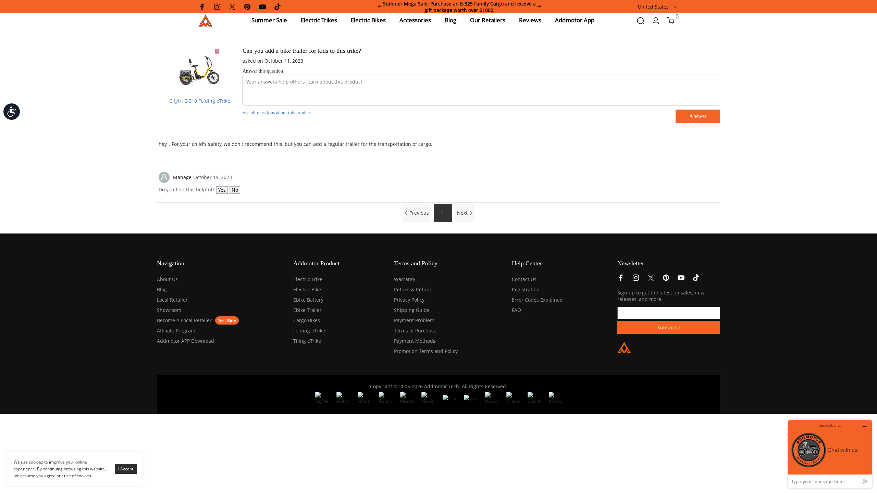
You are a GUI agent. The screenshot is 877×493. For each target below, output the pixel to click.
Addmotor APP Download (185, 341)
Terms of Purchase (415, 330)
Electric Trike (307, 279)
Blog (162, 289)
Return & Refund (413, 289)
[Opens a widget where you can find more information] (830, 454)
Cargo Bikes (306, 320)
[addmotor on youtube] (681, 279)
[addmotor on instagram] (635, 279)
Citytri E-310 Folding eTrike (199, 101)
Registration (526, 289)
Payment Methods (414, 341)
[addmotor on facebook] (620, 279)
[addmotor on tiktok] (696, 279)
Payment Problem (414, 320)
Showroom (169, 310)
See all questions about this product (277, 112)
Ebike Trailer (307, 310)
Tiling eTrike (307, 341)
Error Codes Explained (537, 299)
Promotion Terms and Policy (426, 351)
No (235, 190)
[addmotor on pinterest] (666, 279)
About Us (167, 279)
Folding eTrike (309, 330)
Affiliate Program (176, 330)
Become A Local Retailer (184, 320)
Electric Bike (307, 289)
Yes (222, 190)
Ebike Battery (308, 299)
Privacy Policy (409, 299)
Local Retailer (172, 299)
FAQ (516, 310)
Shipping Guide (412, 310)
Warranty (404, 279)
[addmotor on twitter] (650, 279)
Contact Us (524, 279)
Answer (697, 116)
